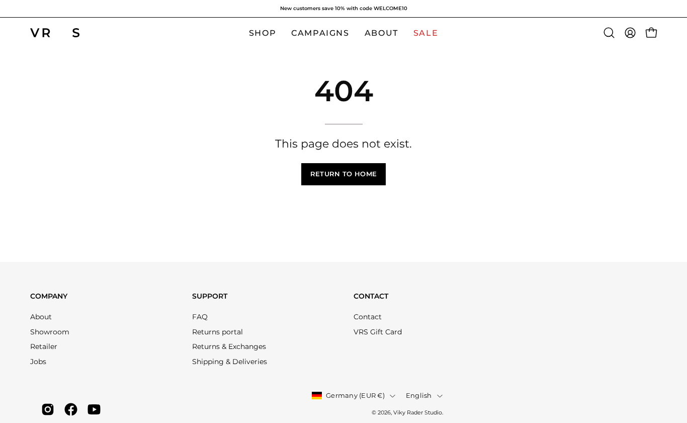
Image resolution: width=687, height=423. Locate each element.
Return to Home (343, 174)
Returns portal (217, 331)
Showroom (49, 331)
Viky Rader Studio (417, 412)
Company (48, 296)
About (41, 316)
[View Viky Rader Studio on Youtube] (94, 409)
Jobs (38, 361)
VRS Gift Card (378, 331)
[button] (609, 32)
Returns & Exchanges (229, 346)
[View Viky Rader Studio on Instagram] (47, 409)
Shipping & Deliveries (229, 361)
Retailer (43, 346)
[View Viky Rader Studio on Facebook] (70, 409)
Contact (371, 296)
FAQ (200, 316)
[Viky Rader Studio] (55, 32)
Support (209, 296)
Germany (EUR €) (355, 395)
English (419, 395)
